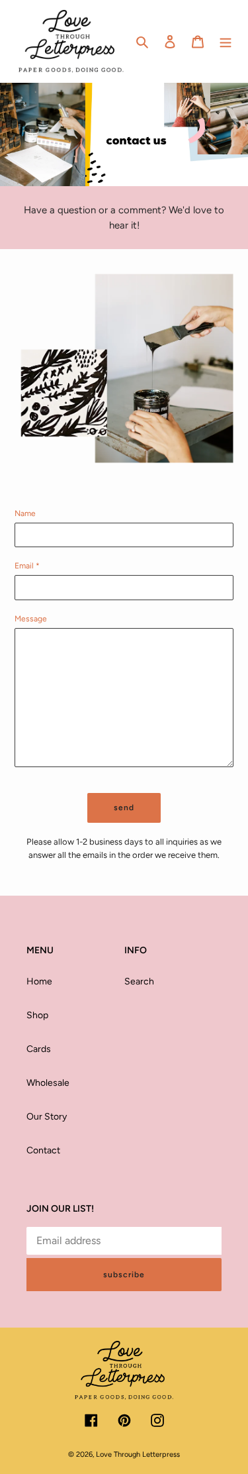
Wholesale (47, 1082)
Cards (38, 1049)
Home (39, 981)
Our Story (46, 1116)
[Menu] (225, 42)
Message (31, 618)
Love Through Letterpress (138, 1454)
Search (139, 981)
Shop (37, 1015)
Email (27, 565)
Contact (43, 1150)
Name (25, 513)
